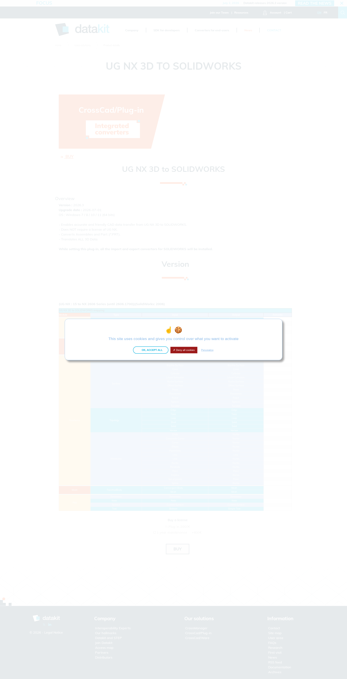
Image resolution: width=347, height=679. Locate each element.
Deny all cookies (185, 350)
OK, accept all (152, 350)
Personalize (207, 350)
